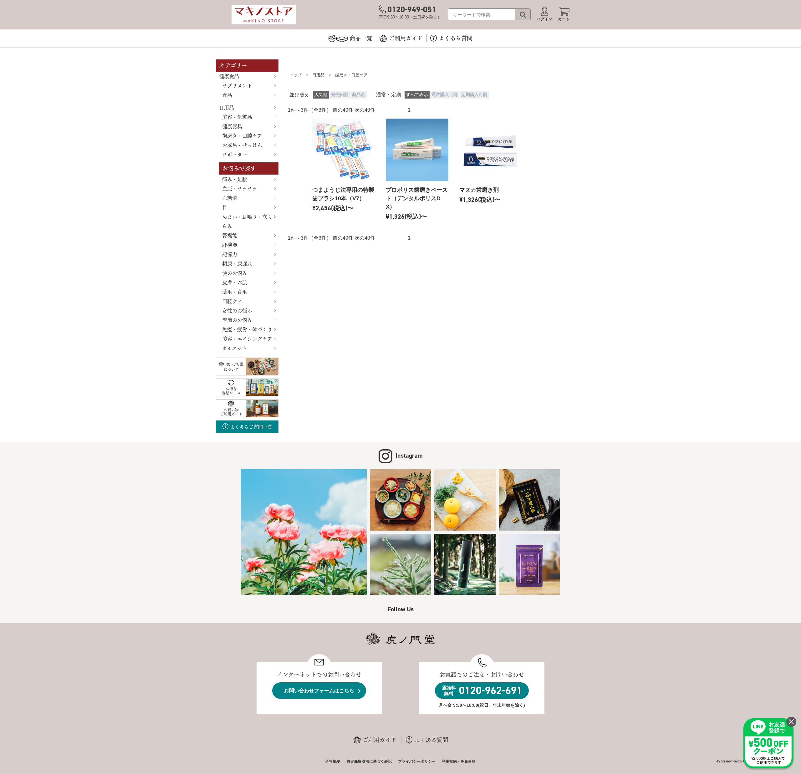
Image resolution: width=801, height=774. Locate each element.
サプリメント (237, 85)
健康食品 (229, 76)
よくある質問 (431, 740)
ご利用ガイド (379, 740)
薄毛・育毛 (234, 292)
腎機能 (229, 235)
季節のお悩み (237, 320)
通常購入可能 (444, 94)
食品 (227, 95)
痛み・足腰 (234, 179)
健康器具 (232, 126)
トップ (295, 75)
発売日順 (340, 94)
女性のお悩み (237, 310)
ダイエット (234, 348)
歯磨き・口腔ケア (242, 136)
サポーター (234, 154)
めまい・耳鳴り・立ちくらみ (249, 221)
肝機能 (229, 245)
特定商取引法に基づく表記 (369, 761)
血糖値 (229, 198)
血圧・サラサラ (239, 188)
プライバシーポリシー (417, 761)
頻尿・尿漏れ (237, 263)
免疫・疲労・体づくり (247, 329)
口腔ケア (232, 301)
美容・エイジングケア (247, 339)
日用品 (226, 107)
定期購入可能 (474, 94)
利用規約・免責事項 (459, 761)
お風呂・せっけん (242, 145)
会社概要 (332, 761)
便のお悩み (234, 273)
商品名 (358, 94)
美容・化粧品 (237, 117)
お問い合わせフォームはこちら (319, 690)
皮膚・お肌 (234, 282)
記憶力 (229, 254)
